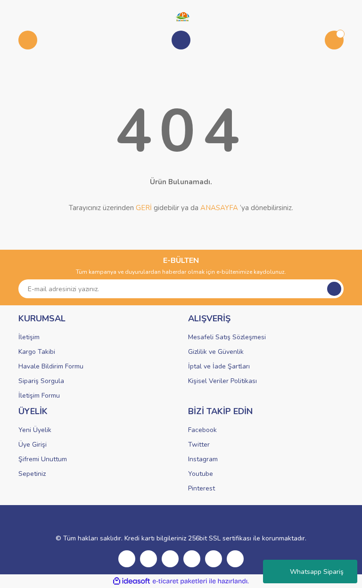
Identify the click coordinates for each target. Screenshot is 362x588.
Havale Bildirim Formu (50, 366)
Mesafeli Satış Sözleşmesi (227, 337)
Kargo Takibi (36, 351)
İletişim (29, 337)
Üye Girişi (32, 444)
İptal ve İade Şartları (219, 366)
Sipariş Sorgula (41, 380)
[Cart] (334, 40)
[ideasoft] (131, 581)
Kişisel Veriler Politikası (222, 380)
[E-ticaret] (179, 581)
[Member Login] (181, 40)
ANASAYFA (219, 207)
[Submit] (334, 289)
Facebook (202, 429)
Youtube (200, 473)
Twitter (199, 444)
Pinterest (201, 488)
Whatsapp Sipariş (317, 571)
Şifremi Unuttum (42, 459)
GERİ (144, 207)
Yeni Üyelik (34, 429)
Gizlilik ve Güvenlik (216, 351)
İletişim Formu (39, 395)
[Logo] (180, 16)
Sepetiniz (32, 473)
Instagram (203, 459)
